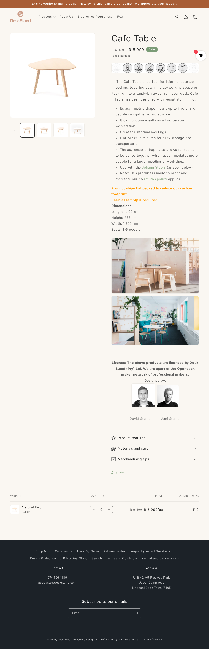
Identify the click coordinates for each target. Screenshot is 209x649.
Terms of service (152, 639)
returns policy (155, 179)
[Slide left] (14, 130)
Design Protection (43, 558)
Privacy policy (129, 639)
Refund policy (109, 639)
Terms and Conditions (122, 558)
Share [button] (120, 472)
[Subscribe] (136, 613)
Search (97, 558)
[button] (46, 16)
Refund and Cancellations (160, 558)
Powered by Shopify (85, 639)
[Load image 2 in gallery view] (44, 130)
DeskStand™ (65, 639)
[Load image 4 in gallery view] (77, 130)
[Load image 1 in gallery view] (27, 130)
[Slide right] (90, 130)
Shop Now (43, 551)
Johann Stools (154, 167)
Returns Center (114, 551)
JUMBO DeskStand (74, 558)
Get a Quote (63, 551)
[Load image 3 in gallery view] (60, 130)
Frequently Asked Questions (149, 551)
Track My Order (88, 551)
